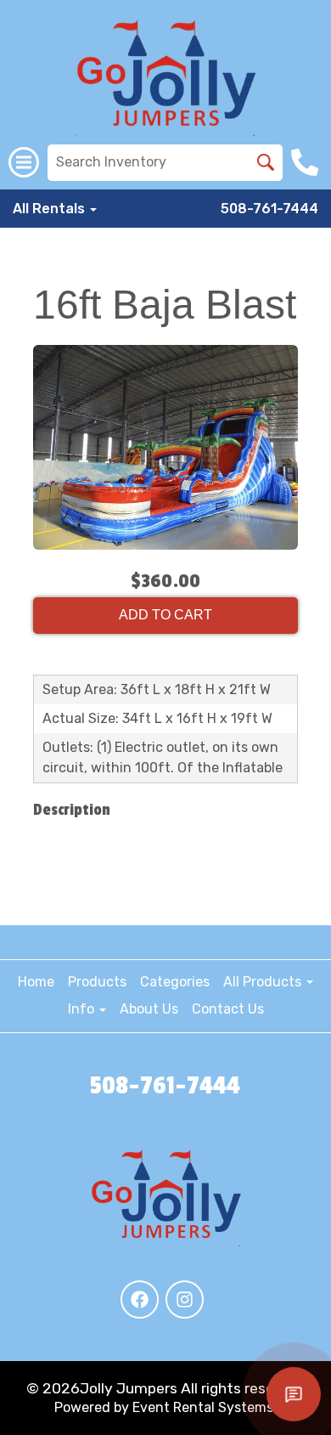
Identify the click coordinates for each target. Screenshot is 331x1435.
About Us (149, 1009)
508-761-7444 (269, 209)
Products (97, 982)
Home (36, 982)
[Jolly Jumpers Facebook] (140, 1299)
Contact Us (228, 1009)
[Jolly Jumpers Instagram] (185, 1299)
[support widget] (293, 1394)
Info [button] (83, 1009)
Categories (175, 982)
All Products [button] (264, 982)
